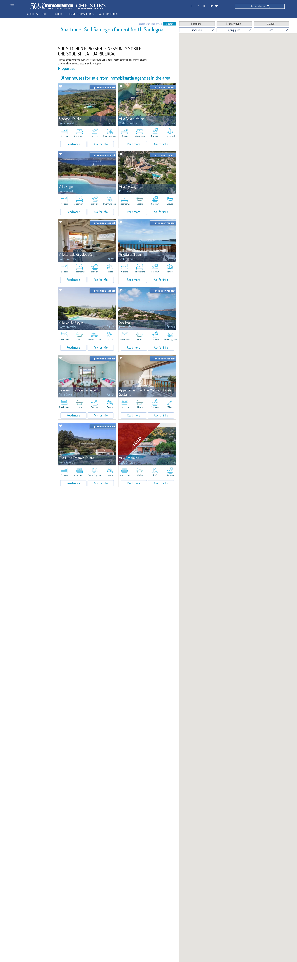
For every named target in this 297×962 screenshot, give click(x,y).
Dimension (196, 30)
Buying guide (233, 30)
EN (198, 6)
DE (204, 6)
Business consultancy (81, 14)
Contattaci (107, 59)
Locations (196, 23)
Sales (45, 14)
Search (169, 23)
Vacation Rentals (109, 14)
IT (192, 6)
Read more (73, 144)
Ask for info (101, 144)
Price (270, 30)
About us (32, 14)
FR (211, 6)
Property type (233, 23)
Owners (58, 14)
